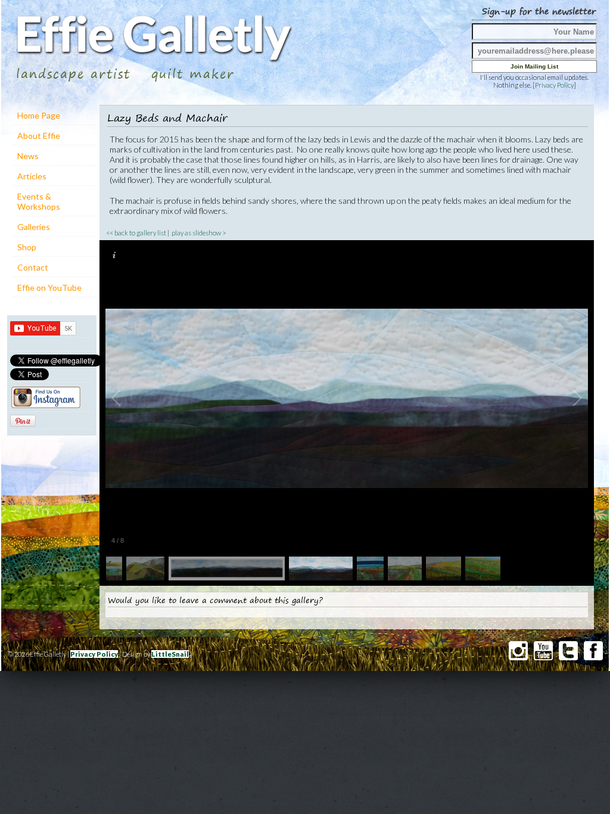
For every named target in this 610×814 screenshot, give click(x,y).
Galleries (33, 227)
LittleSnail (170, 654)
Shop (26, 247)
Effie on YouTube (49, 287)
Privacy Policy (554, 85)
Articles (31, 176)
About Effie (38, 136)
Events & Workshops (38, 201)
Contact (32, 267)
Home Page (38, 115)
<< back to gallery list (136, 233)
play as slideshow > (199, 233)
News (28, 156)
